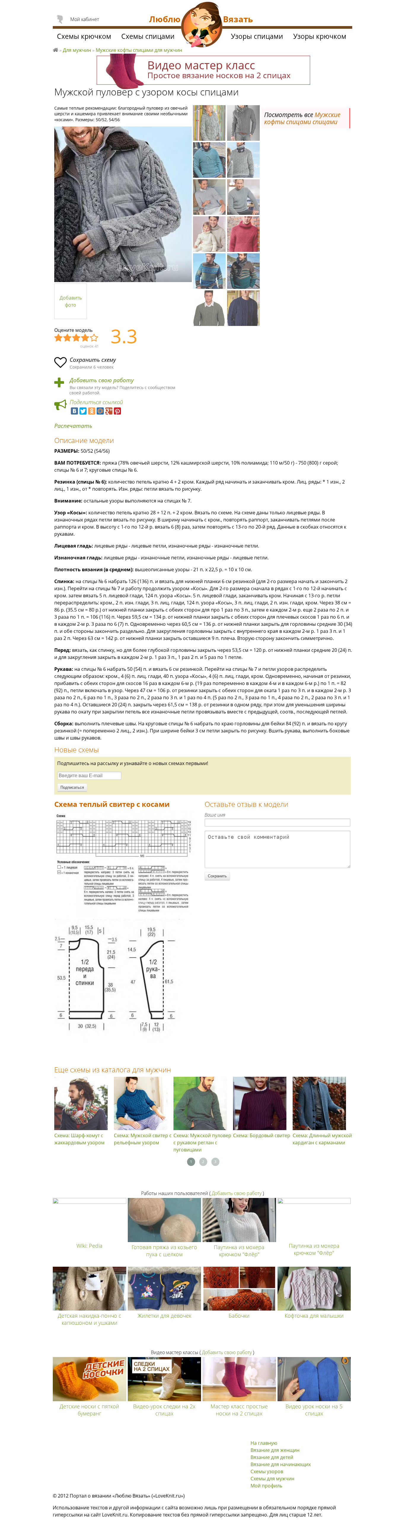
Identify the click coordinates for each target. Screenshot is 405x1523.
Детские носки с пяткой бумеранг (89, 1410)
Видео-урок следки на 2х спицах (164, 1410)
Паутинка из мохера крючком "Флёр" (239, 1251)
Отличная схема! (94, 338)
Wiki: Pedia (89, 1245)
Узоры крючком (319, 36)
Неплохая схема (67, 338)
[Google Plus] (108, 411)
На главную (264, 1443)
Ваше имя (215, 815)
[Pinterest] (117, 411)
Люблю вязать (55, 49)
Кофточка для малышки (314, 1315)
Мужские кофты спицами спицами (302, 118)
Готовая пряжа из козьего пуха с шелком (164, 1251)
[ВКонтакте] (74, 411)
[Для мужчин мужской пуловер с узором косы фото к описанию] (123, 204)
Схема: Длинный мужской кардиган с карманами (322, 1139)
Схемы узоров (267, 1471)
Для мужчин (77, 50)
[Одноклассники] (91, 411)
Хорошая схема (85, 338)
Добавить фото (71, 301)
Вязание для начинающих (281, 1464)
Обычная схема (76, 338)
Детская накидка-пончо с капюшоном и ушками (89, 1319)
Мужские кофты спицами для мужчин (139, 50)
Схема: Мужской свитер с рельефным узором (143, 1139)
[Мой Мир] (100, 411)
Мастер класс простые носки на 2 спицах (239, 1410)
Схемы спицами (148, 36)
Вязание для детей (272, 1457)
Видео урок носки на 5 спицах (314, 1410)
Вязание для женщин (275, 1450)
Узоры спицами (257, 36)
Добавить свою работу (102, 380)
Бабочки (239, 1315)
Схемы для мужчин (272, 1478)
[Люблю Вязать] (202, 25)
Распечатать (73, 426)
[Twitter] (83, 411)
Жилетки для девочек (164, 1315)
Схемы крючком (84, 36)
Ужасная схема (58, 338)
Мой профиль (266, 1485)
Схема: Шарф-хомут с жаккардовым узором (79, 1139)
